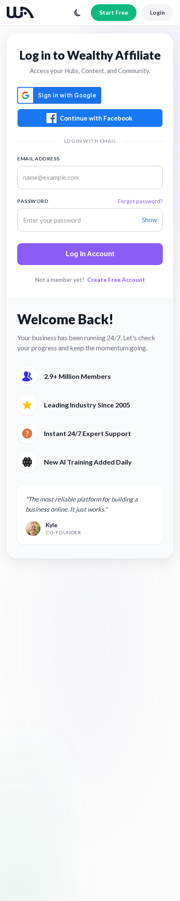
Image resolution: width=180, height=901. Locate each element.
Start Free (113, 12)
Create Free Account (116, 279)
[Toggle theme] (77, 12)
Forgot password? (140, 201)
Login (157, 12)
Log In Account (90, 253)
